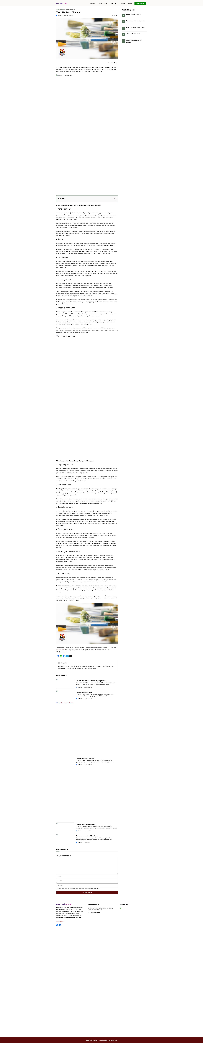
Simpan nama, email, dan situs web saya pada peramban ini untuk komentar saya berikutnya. (78, 888)
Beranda (92, 3)
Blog (62, 9)
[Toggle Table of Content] (114, 198)
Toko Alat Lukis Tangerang (85, 824)
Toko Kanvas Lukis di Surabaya (87, 836)
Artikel (123, 3)
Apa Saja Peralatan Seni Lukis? (135, 27)
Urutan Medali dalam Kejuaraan (135, 21)
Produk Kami (114, 3)
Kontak (130, 3)
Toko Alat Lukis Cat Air (133, 34)
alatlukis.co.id (60, 650)
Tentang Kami (102, 3)
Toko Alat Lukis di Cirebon (85, 758)
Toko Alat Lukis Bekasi (84, 692)
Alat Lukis (60, 15)
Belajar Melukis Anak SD (133, 14)
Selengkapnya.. (60, 921)
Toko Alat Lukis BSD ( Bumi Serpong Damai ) (91, 681)
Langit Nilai (114, 1040)
